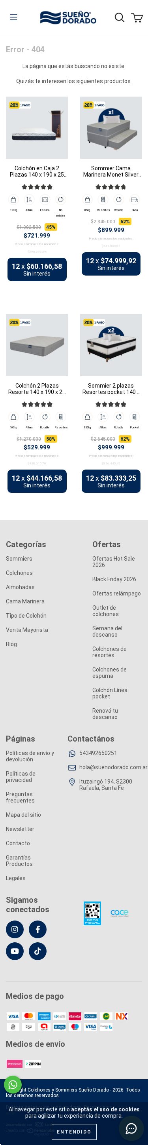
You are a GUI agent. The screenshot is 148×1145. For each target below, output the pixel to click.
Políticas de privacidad (21, 776)
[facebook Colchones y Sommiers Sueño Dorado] (38, 929)
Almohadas (20, 587)
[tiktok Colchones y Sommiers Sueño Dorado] (38, 951)
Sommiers (19, 558)
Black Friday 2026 (114, 579)
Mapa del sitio (23, 815)
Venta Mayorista (27, 630)
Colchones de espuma (109, 672)
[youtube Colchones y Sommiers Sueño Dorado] (15, 951)
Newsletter (20, 829)
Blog (11, 644)
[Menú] (13, 17)
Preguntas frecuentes (20, 797)
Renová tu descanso (105, 714)
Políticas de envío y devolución (30, 756)
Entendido (74, 1132)
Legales (16, 878)
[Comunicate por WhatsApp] (13, 1085)
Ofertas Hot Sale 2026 (113, 561)
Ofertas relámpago (116, 593)
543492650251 (98, 753)
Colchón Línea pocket (109, 693)
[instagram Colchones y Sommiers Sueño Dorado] (15, 929)
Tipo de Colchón (26, 615)
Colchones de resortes (109, 652)
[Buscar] (133, 11)
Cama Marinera (25, 601)
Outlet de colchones (105, 611)
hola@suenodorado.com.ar (113, 767)
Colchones (19, 573)
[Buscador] (119, 17)
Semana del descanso (107, 631)
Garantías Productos (19, 860)
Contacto (18, 843)
